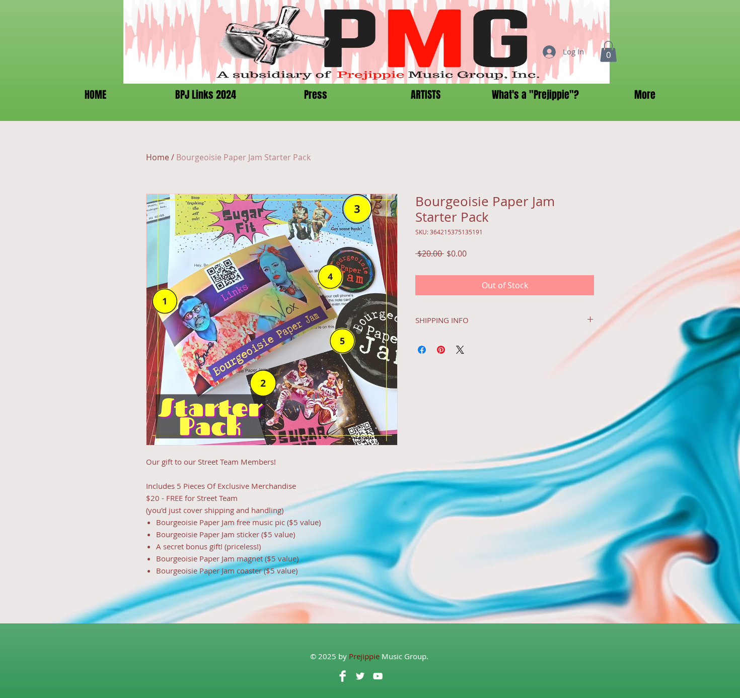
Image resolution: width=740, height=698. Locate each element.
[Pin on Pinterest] (441, 350)
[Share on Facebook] (422, 350)
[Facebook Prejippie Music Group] (342, 676)
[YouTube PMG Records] (378, 676)
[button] (608, 51)
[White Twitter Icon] (360, 676)
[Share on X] (460, 350)
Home (157, 157)
